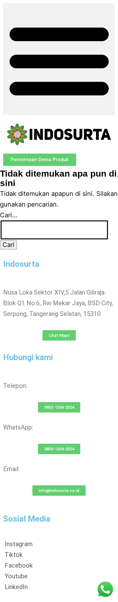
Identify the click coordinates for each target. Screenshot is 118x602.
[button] (59, 59)
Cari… (8, 215)
